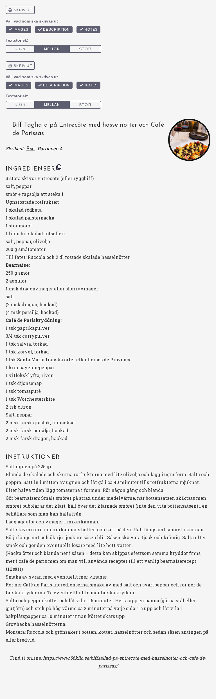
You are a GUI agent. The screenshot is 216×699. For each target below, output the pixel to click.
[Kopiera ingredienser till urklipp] (58, 167)
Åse (30, 148)
